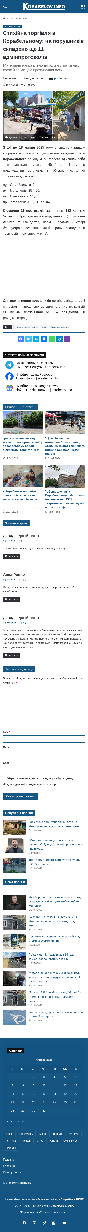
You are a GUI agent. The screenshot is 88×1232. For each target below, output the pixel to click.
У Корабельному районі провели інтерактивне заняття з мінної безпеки (20, 495)
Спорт (40, 1140)
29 (22, 1110)
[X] (28, 339)
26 (65, 1102)
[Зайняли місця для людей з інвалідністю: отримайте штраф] (14, 1017)
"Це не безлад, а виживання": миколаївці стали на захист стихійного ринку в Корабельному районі (65, 445)
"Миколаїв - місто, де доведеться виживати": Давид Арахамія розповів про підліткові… (56, 844)
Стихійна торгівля (59, 327)
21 (12, 1102)
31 (44, 1110)
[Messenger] (44, 339)
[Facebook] (21, 339)
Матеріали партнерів (17, 1182)
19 (65, 1093)
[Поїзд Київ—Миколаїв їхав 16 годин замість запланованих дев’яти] (14, 960)
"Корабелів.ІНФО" (72, 1199)
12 (65, 1085)
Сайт (6, 762)
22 (22, 1102)
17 (44, 1093)
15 (22, 1093)
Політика (10, 1140)
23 (33, 1102)
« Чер (10, 1121)
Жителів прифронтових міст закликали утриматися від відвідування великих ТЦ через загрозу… (55, 977)
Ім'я (6, 732)
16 (33, 1093)
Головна (10, 18)
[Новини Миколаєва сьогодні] (44, 6)
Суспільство (24, 18)
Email (7, 747)
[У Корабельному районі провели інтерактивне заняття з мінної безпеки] (23, 476)
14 (12, 1093)
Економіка (57, 1133)
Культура (74, 1133)
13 (75, 1085)
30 (33, 1110)
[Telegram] (59, 339)
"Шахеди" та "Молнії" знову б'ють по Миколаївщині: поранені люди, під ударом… (53, 921)
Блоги (42, 1133)
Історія (9, 1133)
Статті (54, 1140)
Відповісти (11, 556)
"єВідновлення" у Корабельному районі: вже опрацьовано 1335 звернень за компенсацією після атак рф (65, 499)
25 (54, 1102)
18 (54, 1093)
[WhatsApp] (52, 339)
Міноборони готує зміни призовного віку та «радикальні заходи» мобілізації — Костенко (55, 901)
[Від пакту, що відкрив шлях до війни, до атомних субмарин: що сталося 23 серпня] (14, 942)
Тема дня (10, 1147)
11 (54, 1085)
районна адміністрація (26, 327)
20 (75, 1093)
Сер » (20, 1121)
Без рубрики (26, 1133)
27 (75, 1102)
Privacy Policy (12, 1172)
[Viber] (67, 339)
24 (44, 1102)
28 (12, 1110)
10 (44, 1085)
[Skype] (36, 339)
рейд (44, 327)
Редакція (9, 1165)
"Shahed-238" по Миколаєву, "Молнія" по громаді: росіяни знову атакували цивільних (56, 997)
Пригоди (26, 1140)
